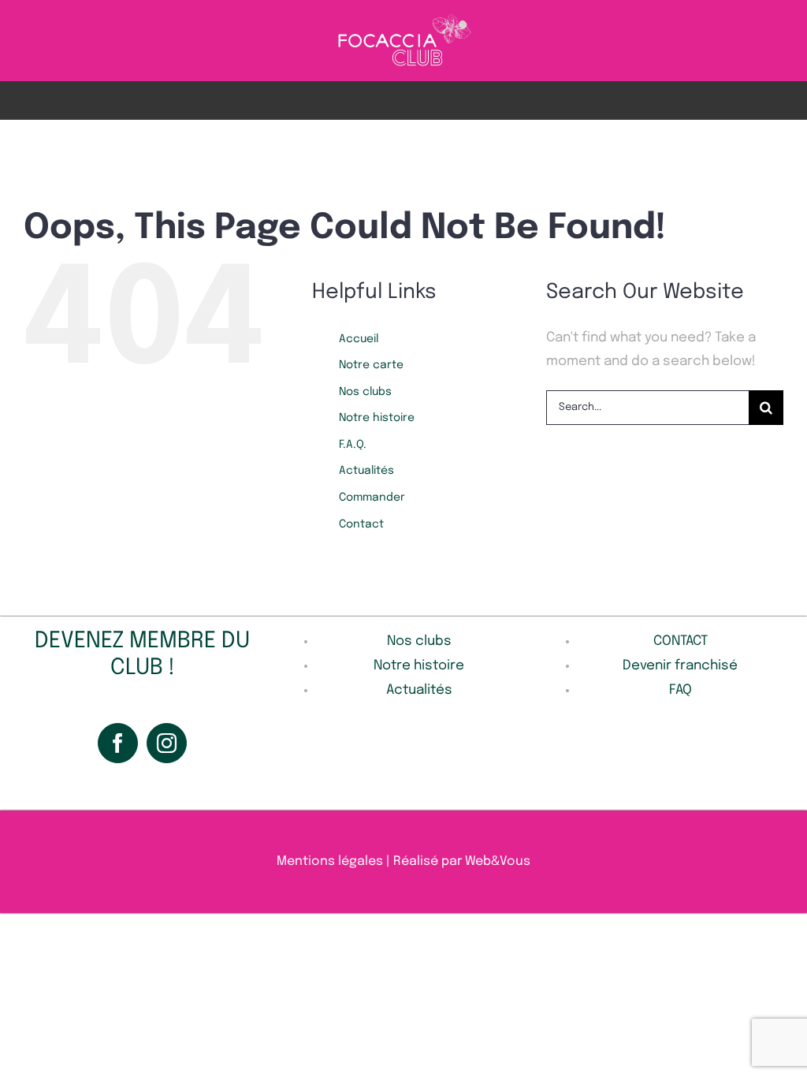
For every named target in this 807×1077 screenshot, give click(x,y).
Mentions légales (330, 861)
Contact (361, 524)
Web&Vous (497, 861)
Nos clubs (365, 391)
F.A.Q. (352, 444)
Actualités (366, 470)
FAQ (680, 690)
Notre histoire (377, 417)
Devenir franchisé (680, 666)
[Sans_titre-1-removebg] (404, 18)
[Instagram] (167, 743)
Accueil (358, 339)
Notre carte (371, 365)
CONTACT (680, 641)
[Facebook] (118, 743)
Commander (372, 497)
